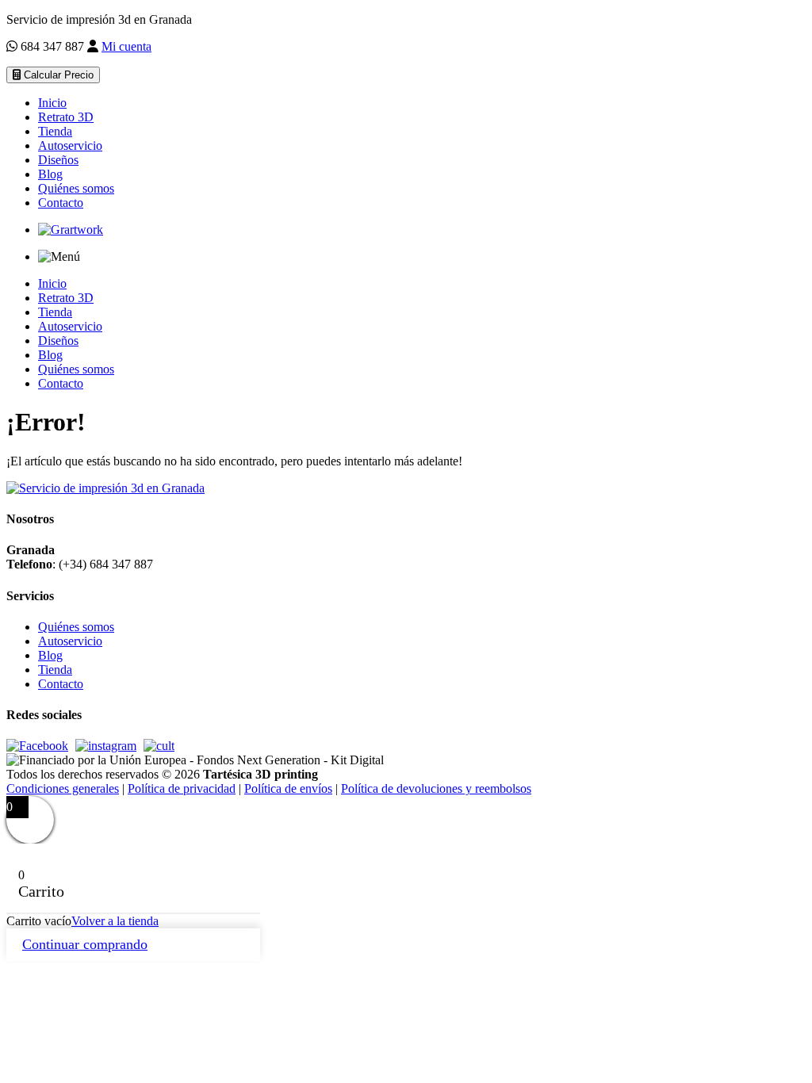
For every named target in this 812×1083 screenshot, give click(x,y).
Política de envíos (288, 788)
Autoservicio (70, 145)
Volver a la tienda (115, 921)
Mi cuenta (126, 46)
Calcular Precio (57, 75)
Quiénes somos (76, 188)
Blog (50, 174)
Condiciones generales (62, 788)
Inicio (52, 102)
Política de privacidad (182, 788)
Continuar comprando (84, 944)
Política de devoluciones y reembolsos (436, 788)
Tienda (55, 131)
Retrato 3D (66, 117)
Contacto (60, 202)
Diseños (58, 159)
